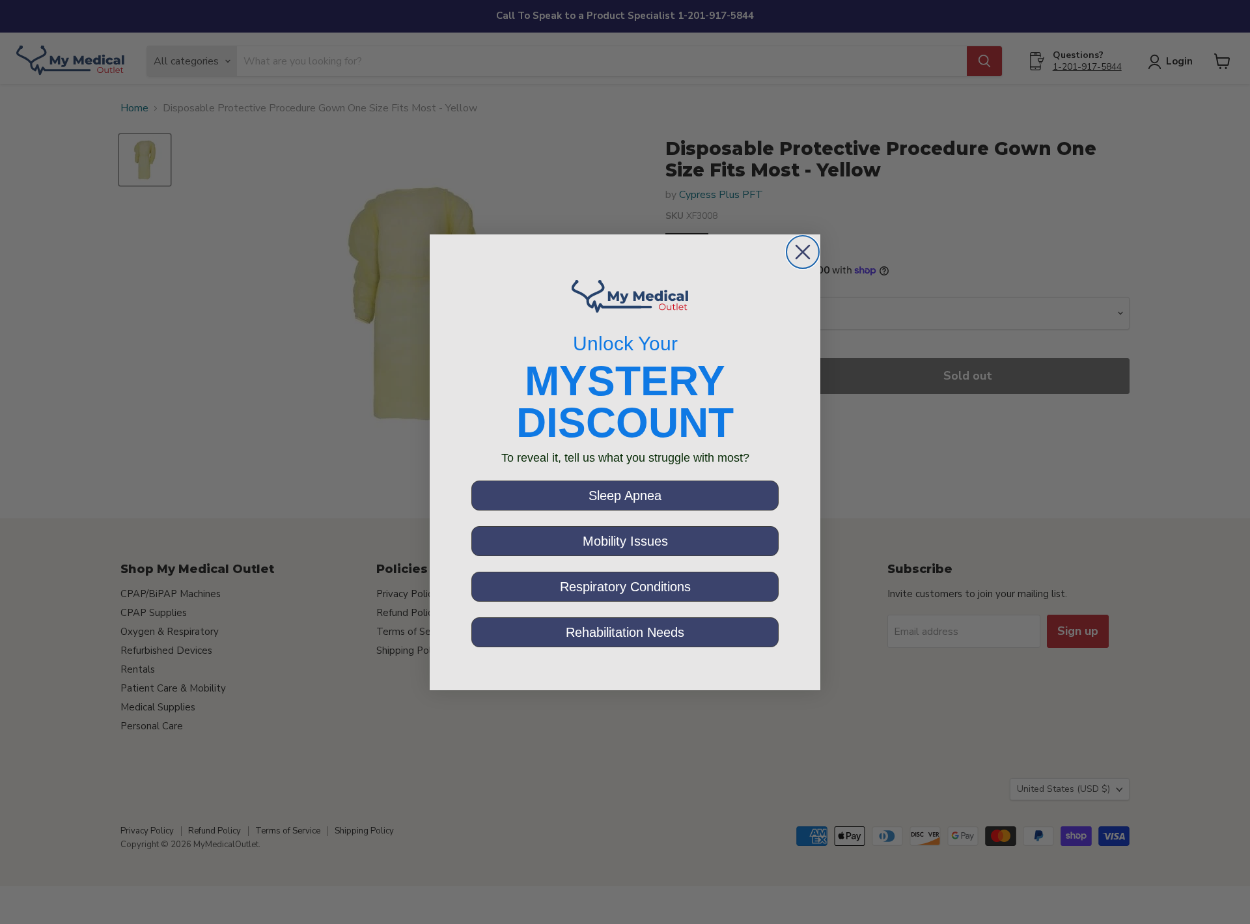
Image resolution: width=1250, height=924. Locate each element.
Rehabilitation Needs (625, 632)
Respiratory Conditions (625, 587)
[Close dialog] (802, 252)
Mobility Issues (625, 541)
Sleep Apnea (625, 495)
